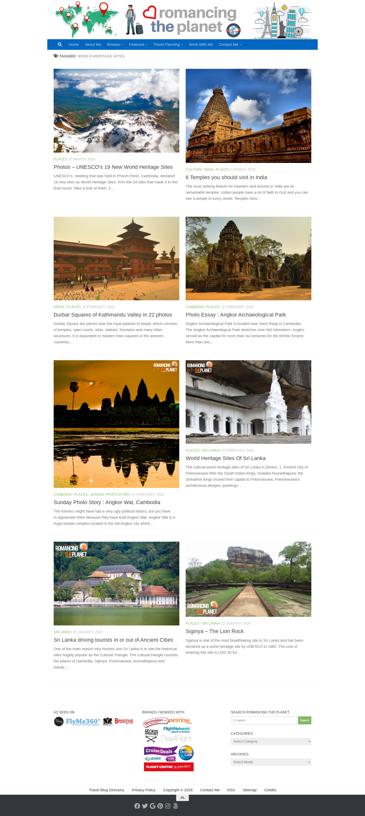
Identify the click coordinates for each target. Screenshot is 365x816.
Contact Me (228, 44)
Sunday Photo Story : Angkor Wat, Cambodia (107, 502)
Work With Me (201, 44)
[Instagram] (168, 806)
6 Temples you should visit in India (226, 177)
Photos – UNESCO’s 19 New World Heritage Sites (113, 167)
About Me (93, 44)
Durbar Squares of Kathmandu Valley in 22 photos (113, 315)
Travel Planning (167, 44)
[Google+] (152, 806)
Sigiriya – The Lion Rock (215, 631)
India (208, 169)
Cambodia (195, 307)
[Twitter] (145, 806)
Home (74, 44)
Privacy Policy (143, 790)
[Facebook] (137, 806)
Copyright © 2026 (178, 790)
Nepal (59, 307)
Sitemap (250, 790)
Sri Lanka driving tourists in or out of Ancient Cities (113, 640)
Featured (136, 44)
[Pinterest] (160, 806)
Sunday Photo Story (110, 494)
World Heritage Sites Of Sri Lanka (226, 458)
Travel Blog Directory (106, 790)
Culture (194, 169)
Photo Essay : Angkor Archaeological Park (236, 315)
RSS (231, 790)
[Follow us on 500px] (175, 806)
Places (60, 159)
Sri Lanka (211, 450)
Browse (113, 44)
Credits (270, 790)
